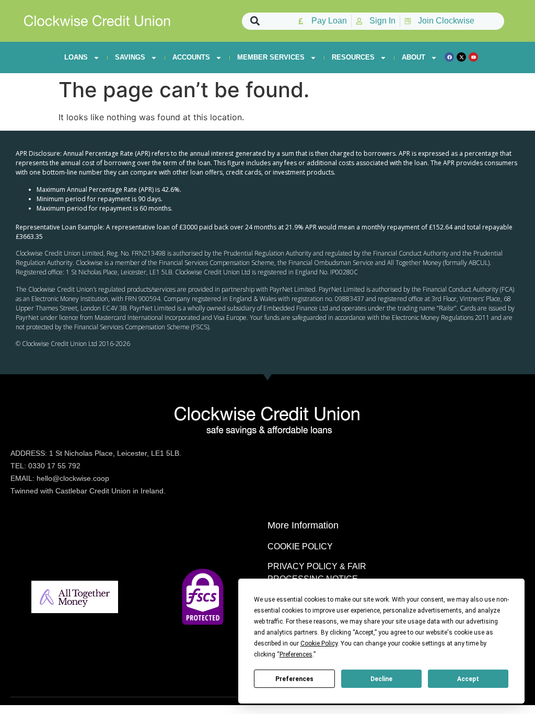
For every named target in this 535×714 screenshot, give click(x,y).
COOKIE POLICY (300, 546)
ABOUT (413, 57)
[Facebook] (449, 57)
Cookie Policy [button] (319, 643)
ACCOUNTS (191, 57)
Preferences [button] (296, 654)
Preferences (294, 679)
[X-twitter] (461, 57)
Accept (468, 679)
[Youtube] (473, 57)
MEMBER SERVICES (271, 57)
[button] (254, 21)
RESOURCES (353, 57)
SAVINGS (130, 57)
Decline (381, 679)
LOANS (76, 57)
